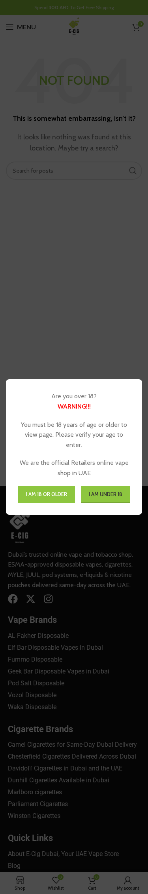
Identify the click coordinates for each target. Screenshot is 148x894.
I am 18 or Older (46, 494)
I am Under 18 (105, 494)
